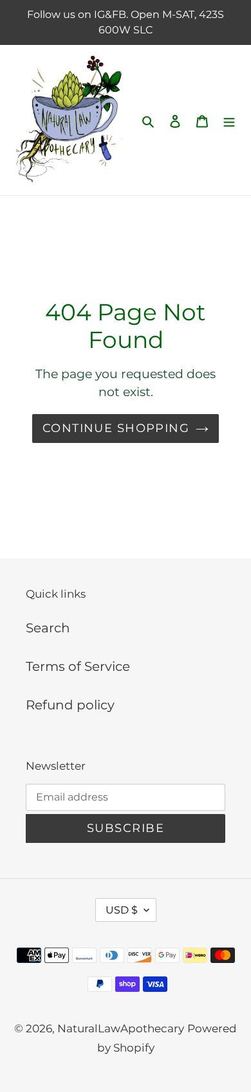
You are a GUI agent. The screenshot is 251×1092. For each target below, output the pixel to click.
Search (48, 628)
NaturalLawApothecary (120, 1028)
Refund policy (70, 705)
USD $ (122, 910)
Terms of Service (78, 666)
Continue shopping (115, 428)
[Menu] (229, 120)
